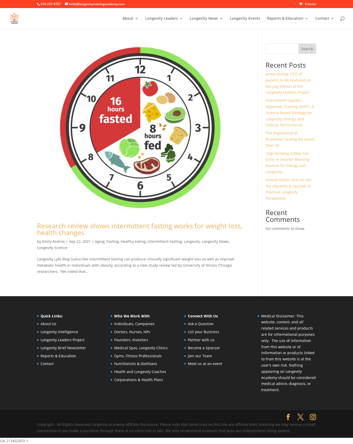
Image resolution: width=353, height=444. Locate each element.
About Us (48, 323)
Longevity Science (52, 247)
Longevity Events (245, 19)
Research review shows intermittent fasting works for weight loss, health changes (139, 229)
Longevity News (215, 241)
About (127, 19)
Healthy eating (133, 241)
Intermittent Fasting (165, 241)
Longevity (192, 241)
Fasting (112, 241)
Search (307, 48)
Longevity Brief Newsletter (63, 347)
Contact (322, 19)
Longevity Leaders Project (63, 339)
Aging (100, 241)
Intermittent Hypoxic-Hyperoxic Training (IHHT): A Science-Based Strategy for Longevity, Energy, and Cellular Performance (290, 112)
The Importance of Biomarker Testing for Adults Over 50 (290, 139)
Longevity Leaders (161, 19)
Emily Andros (53, 241)
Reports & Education (285, 19)
